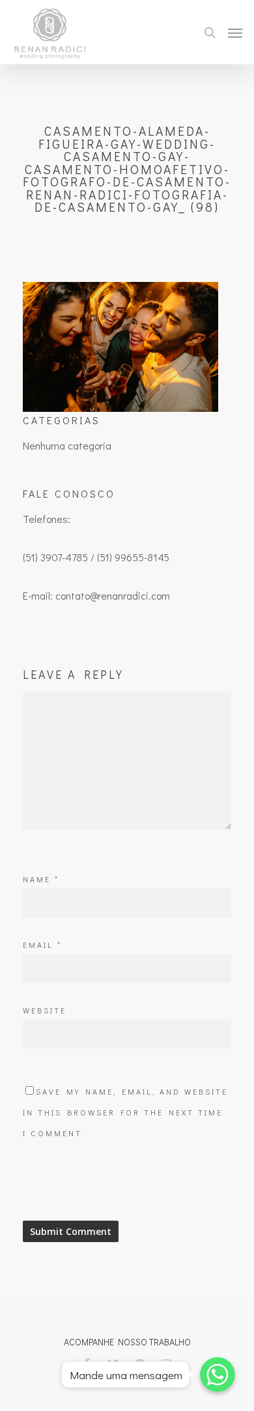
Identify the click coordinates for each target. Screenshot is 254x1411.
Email (42, 944)
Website (44, 1010)
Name (41, 879)
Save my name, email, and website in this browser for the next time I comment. (125, 1112)
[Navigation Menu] (235, 32)
